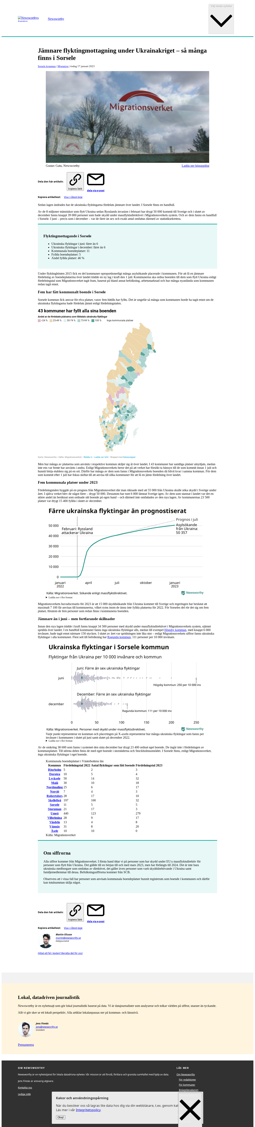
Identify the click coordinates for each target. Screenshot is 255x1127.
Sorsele (54, 804)
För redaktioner (187, 1079)
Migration (63, 66)
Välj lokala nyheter (221, 6)
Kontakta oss (25, 1087)
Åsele (54, 831)
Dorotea (54, 774)
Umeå (55, 813)
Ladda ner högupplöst (195, 165)
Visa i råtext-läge (73, 197)
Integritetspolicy (88, 1110)
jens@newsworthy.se (47, 1027)
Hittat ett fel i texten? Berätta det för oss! (60, 953)
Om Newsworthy (186, 1074)
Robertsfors (55, 796)
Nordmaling (54, 787)
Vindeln (54, 822)
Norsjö (54, 791)
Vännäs (54, 826)
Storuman (54, 809)
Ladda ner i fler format (61, 597)
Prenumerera (26, 1044)
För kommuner (187, 1084)
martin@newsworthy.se (68, 938)
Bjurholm (54, 769)
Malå (54, 782)
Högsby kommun (175, 630)
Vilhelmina (54, 817)
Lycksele (54, 778)
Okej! (61, 1117)
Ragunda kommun (119, 637)
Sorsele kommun (47, 66)
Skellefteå (54, 800)
